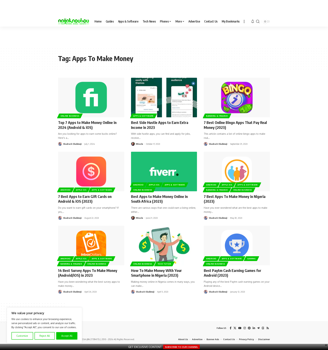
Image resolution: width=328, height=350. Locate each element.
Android (65, 190)
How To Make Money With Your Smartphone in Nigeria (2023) (156, 273)
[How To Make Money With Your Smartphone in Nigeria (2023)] (164, 245)
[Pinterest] (249, 328)
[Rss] (267, 328)
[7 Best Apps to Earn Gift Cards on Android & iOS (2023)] (91, 171)
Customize (22, 335)
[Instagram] (245, 328)
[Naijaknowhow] (73, 21)
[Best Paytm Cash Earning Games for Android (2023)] (237, 245)
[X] (235, 328)
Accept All (66, 335)
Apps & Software (143, 116)
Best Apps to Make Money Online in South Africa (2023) (159, 199)
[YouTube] (239, 328)
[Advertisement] (164, 36)
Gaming (251, 258)
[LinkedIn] (254, 328)
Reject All (44, 335)
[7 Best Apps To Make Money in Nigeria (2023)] (237, 171)
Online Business (69, 116)
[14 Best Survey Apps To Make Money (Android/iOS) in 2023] (91, 245)
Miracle (139, 144)
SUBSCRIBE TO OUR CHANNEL (181, 347)
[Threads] (263, 328)
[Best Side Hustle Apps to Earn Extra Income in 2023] (164, 97)
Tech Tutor (164, 264)
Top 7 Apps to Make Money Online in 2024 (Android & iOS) (87, 125)
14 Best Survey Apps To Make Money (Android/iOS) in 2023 (87, 273)
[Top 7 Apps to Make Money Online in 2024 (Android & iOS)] (91, 97)
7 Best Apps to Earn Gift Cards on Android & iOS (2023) (85, 199)
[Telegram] (258, 328)
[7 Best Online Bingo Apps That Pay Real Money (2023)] (237, 97)
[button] (244, 21)
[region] (44, 325)
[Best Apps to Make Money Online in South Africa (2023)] (164, 171)
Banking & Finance (217, 116)
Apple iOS (81, 190)
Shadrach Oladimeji (72, 144)
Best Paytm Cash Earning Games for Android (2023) (232, 273)
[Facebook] (230, 328)
